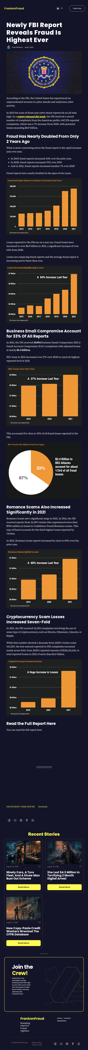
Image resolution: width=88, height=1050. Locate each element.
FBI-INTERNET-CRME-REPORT (20, 806)
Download (42, 806)
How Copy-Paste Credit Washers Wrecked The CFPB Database (23, 931)
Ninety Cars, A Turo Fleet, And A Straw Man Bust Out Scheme (23, 875)
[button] (58, 8)
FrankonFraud (14, 8)
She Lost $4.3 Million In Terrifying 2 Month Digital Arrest (63, 875)
